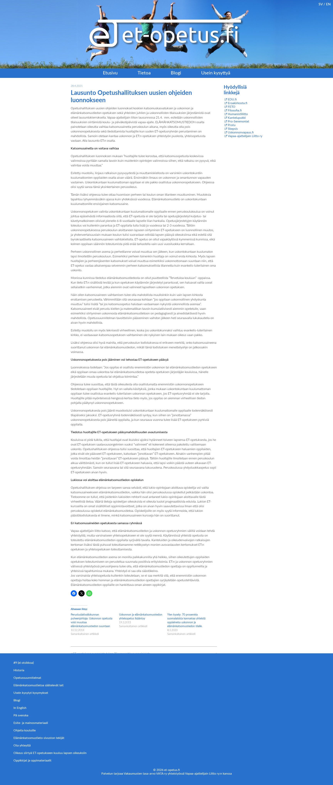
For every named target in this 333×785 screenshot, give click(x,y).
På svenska (20, 715)
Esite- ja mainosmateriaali (30, 722)
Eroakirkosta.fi (237, 103)
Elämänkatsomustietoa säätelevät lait (38, 685)
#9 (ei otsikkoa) (23, 662)
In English (19, 707)
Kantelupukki (237, 117)
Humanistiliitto (238, 114)
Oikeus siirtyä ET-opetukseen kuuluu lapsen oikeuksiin (50, 753)
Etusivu (110, 73)
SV (321, 4)
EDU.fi (232, 99)
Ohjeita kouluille (24, 730)
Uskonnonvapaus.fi (241, 132)
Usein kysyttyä (215, 73)
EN (328, 4)
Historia (18, 670)
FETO (231, 106)
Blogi (176, 73)
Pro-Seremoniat (238, 121)
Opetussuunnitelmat (27, 677)
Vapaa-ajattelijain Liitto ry (245, 136)
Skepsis (233, 128)
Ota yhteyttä (22, 745)
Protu (231, 125)
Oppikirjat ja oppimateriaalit (32, 760)
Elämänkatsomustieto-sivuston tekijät (38, 738)
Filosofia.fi (235, 110)
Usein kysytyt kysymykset (30, 692)
